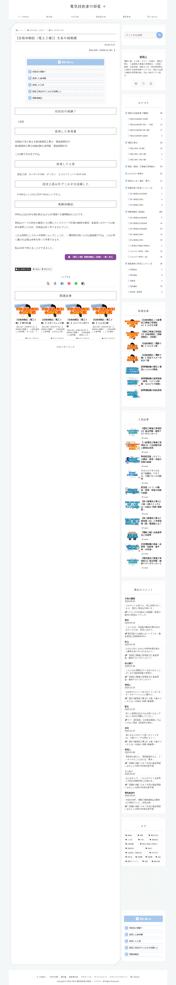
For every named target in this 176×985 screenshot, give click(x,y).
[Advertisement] (65, 367)
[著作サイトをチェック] (136, 83)
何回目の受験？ (39, 72)
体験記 (37, 269)
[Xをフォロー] (143, 83)
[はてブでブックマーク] (62, 283)
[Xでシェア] (48, 283)
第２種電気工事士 (24, 269)
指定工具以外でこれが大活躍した (46, 91)
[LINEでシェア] (76, 283)
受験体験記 (37, 98)
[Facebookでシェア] (55, 283)
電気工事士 (48, 269)
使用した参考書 (39, 78)
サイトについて (100, 977)
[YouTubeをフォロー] (151, 83)
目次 (64, 62)
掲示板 (63, 977)
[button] (90, 257)
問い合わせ (134, 977)
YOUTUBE (54, 977)
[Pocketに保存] (69, 283)
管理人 (143, 57)
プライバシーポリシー (119, 977)
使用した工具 (38, 85)
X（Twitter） (42, 977)
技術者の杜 (73, 977)
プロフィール (86, 977)
